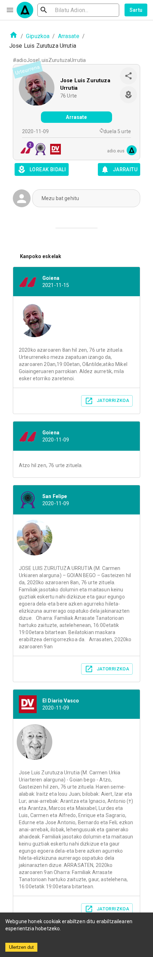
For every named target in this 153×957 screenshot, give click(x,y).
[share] (128, 75)
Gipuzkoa (37, 36)
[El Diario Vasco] (53, 150)
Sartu (136, 10)
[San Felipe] (38, 150)
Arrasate (68, 36)
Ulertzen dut (21, 947)
